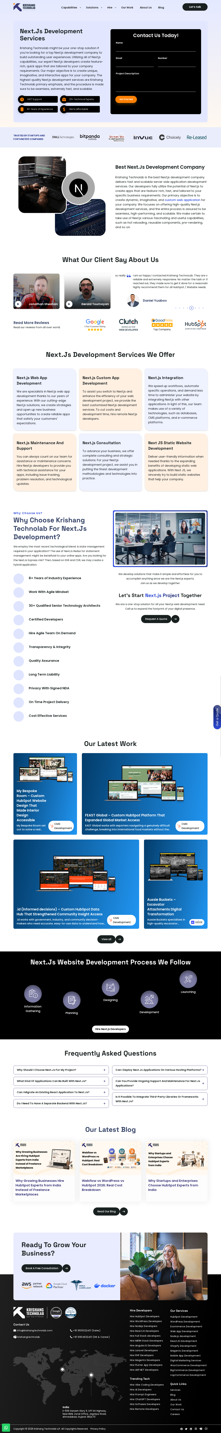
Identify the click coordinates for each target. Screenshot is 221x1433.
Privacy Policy (98, 1428)
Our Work (127, 7)
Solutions (92, 7)
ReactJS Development (183, 1341)
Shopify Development (183, 1346)
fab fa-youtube (206, 1428)
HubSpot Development (184, 1316)
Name (119, 42)
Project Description (127, 73)
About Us (146, 7)
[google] (95, 325)
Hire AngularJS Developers (145, 1345)
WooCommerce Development (188, 1365)
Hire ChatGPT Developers (145, 1399)
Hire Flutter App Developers (146, 1365)
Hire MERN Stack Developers (146, 1340)
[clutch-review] (70, 1312)
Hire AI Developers (140, 1389)
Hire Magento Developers (145, 1360)
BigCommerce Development (187, 1370)
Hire (109, 7)
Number (162, 58)
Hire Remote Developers (144, 1409)
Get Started (126, 99)
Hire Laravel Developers (144, 1350)
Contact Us (177, 1409)
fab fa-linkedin (191, 1429)
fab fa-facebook (181, 1429)
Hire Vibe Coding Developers (147, 1384)
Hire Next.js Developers (110, 1029)
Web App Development (184, 1331)
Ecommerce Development (186, 1326)
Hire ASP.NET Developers (144, 1369)
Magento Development (184, 1350)
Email (119, 58)
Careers (175, 1414)
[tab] (199, 307)
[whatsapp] (6, 1428)
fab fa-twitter (186, 1429)
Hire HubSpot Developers (145, 1316)
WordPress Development (185, 1321)
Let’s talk (195, 7)
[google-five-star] (56, 1312)
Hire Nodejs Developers (143, 1326)
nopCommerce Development (188, 1375)
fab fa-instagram (195, 1428)
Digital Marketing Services (185, 1360)
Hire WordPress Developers (146, 1321)
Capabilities (69, 7)
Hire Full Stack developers (145, 1335)
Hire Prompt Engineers (143, 1394)
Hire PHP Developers (142, 1355)
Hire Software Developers (145, 1404)
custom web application (182, 200)
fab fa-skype (201, 1429)
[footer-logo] (30, 1312)
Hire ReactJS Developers (144, 1331)
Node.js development (183, 1336)
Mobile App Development (185, 1355)
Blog (161, 7)
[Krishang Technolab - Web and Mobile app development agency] (24, 10)
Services (175, 1390)
